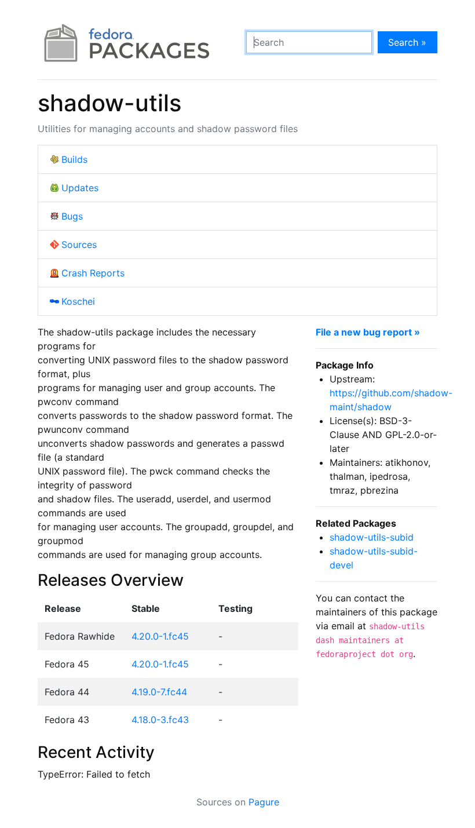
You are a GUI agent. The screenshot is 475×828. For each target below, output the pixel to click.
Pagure (264, 802)
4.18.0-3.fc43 (160, 719)
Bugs (72, 216)
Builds (74, 159)
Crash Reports (93, 273)
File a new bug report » (368, 332)
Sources (79, 244)
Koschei (78, 301)
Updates (79, 188)
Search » (407, 42)
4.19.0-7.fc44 (159, 692)
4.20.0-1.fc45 (160, 636)
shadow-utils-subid (372, 537)
